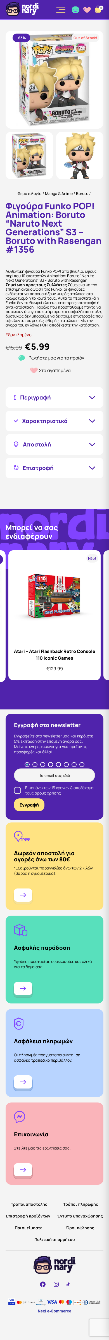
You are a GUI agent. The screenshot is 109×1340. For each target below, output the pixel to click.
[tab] (27, 764)
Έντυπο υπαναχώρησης (80, 1216)
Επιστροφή (38, 468)
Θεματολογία (30, 193)
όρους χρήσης (48, 793)
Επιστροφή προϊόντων (28, 1216)
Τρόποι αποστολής (29, 1204)
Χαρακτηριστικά (45, 421)
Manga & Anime (59, 193)
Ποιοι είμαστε (28, 1227)
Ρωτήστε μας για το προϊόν (56, 358)
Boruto (82, 193)
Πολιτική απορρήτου (54, 1239)
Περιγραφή (35, 397)
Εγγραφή (29, 805)
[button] (29, 155)
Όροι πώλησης (80, 1227)
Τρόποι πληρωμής (80, 1204)
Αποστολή (37, 444)
